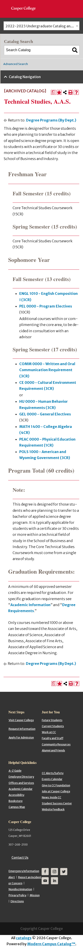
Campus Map (17, 807)
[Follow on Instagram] (54, 871)
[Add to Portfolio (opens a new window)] (59, 92)
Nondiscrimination (20, 889)
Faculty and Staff (52, 738)
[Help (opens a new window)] (76, 92)
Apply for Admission (21, 737)
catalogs (23, 938)
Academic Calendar (21, 789)
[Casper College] (26, 4)
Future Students (52, 720)
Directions (17, 901)
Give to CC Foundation (56, 785)
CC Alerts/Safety (53, 773)
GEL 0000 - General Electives (45, 414)
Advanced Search (15, 64)
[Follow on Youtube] (45, 880)
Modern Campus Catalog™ (51, 944)
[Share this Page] (64, 92)
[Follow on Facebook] (45, 871)
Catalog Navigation (25, 77)
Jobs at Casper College (56, 791)
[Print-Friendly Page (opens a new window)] (70, 92)
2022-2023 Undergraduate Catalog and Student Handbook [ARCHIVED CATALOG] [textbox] (42, 26)
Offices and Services (21, 783)
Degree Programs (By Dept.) (51, 120)
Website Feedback (53, 809)
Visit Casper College (21, 720)
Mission (35, 895)
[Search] (74, 50)
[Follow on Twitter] (63, 871)
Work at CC (49, 732)
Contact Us (20, 858)
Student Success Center (57, 803)
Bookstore (16, 801)
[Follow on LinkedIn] (54, 880)
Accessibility (16, 795)
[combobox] (41, 25)
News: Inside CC (51, 797)
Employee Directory (21, 776)
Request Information (22, 728)
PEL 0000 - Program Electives (45, 306)
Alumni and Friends (53, 750)
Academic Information (30, 605)
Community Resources (56, 744)
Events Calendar (52, 779)
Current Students (53, 726)
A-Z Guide (15, 770)
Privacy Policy (17, 895)
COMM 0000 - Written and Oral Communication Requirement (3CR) (47, 370)
